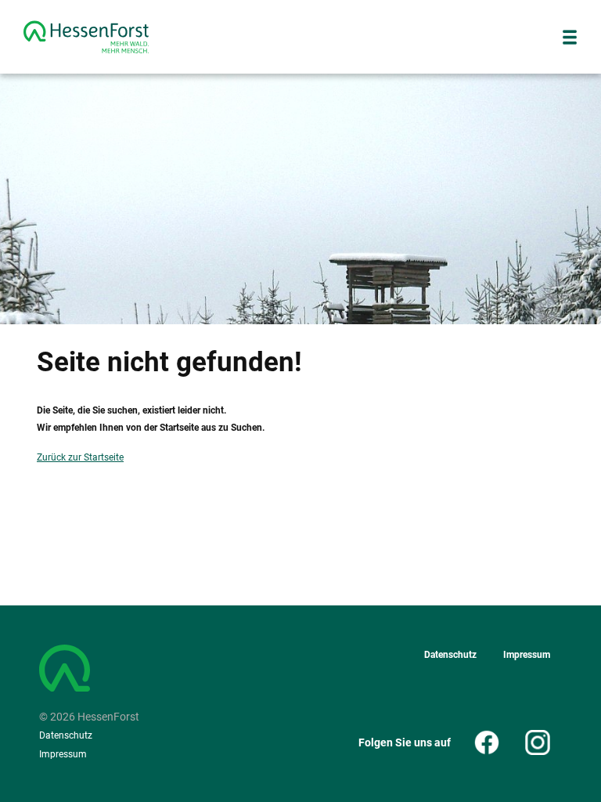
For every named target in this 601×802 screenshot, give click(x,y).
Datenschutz (65, 735)
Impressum (63, 754)
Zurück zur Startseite (80, 457)
